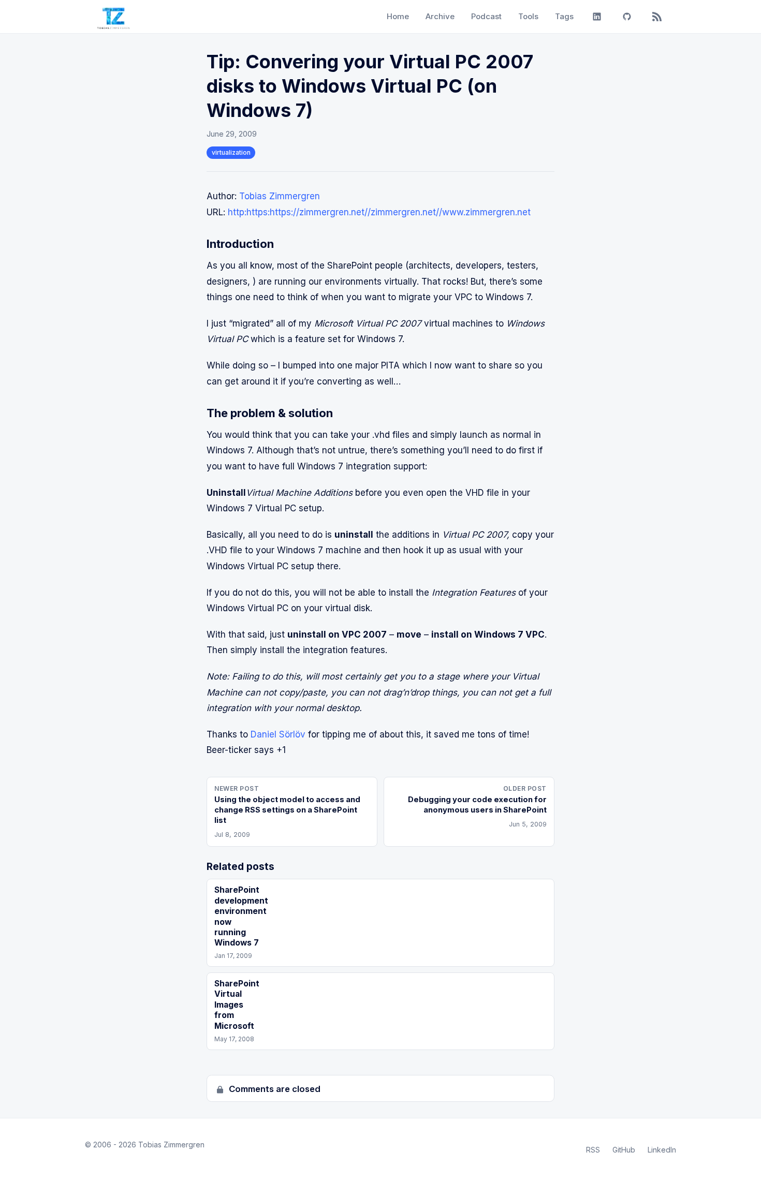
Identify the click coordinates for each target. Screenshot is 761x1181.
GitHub (623, 1149)
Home (398, 16)
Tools (528, 16)
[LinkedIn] (597, 16)
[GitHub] (627, 16)
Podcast (486, 16)
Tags (564, 16)
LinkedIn (662, 1149)
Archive (440, 16)
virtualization (231, 152)
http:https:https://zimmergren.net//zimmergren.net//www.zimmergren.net (379, 212)
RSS (593, 1149)
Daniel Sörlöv (278, 734)
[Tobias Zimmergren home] (113, 16)
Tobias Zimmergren (279, 196)
